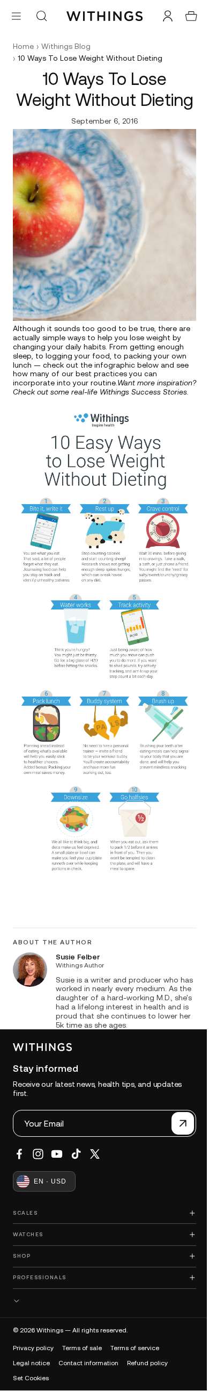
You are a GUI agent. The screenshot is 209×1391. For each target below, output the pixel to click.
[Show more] (102, 1300)
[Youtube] (56, 1154)
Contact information (88, 1362)
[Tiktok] (76, 1154)
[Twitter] (94, 1154)
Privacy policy (33, 1347)
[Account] (162, 16)
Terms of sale (82, 1347)
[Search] (41, 16)
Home (23, 46)
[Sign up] (177, 1123)
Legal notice (31, 1362)
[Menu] (16, 15)
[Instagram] (38, 1154)
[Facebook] (19, 1154)
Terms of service (134, 1347)
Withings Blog (66, 46)
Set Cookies (31, 1377)
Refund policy (147, 1362)
